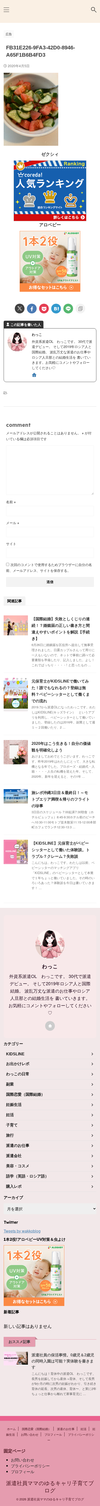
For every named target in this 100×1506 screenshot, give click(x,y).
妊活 (83, 1429)
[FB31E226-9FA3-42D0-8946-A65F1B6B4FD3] (56, 308)
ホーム (11, 1429)
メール (12, 522)
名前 (11, 501)
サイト (11, 543)
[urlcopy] (80, 308)
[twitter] (20, 308)
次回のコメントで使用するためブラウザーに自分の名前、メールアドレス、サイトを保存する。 (49, 567)
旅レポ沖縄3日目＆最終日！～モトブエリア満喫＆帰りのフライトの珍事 (61, 799)
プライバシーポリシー (30, 1466)
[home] (34, 375)
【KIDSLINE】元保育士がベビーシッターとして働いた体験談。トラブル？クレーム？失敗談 (61, 849)
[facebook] (32, 308)
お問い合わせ (29, 1434)
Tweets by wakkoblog (22, 1231)
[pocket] (44, 308)
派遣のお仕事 (66, 1429)
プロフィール (53, 1434)
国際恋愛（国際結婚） (36, 1429)
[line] (68, 308)
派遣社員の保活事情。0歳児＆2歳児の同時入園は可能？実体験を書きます (63, 1361)
